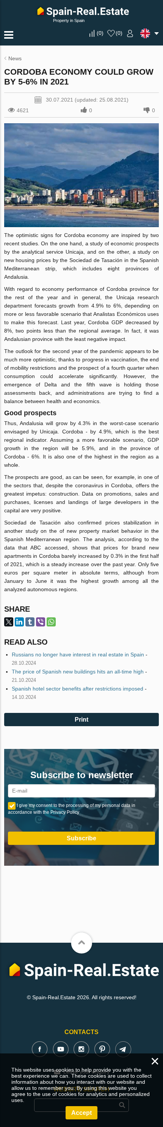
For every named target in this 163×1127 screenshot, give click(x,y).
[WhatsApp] (51, 621)
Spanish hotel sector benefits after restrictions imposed (77, 689)
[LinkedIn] (19, 621)
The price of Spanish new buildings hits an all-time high (78, 672)
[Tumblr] (29, 621)
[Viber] (40, 621)
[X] (8, 621)
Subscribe (81, 838)
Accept (81, 1113)
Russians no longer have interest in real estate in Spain (78, 654)
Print (81, 719)
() (100, 33)
